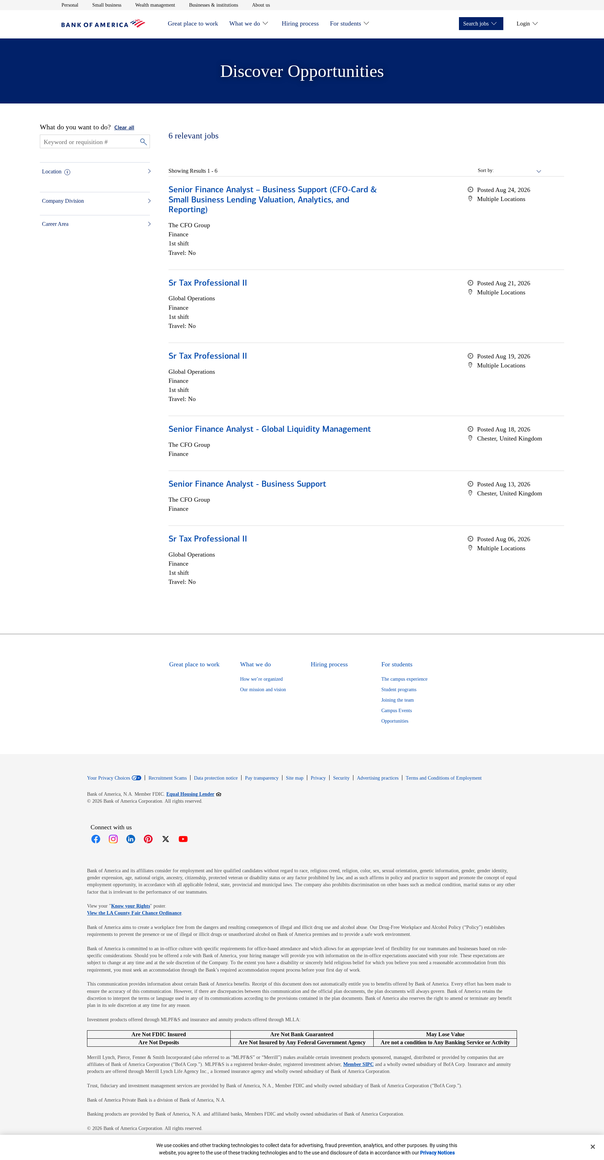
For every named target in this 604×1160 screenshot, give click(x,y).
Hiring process (300, 23)
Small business (106, 5)
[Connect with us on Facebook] (96, 839)
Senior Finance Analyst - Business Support (247, 484)
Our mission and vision (263, 689)
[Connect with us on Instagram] (113, 839)
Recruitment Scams (168, 778)
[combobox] (518, 170)
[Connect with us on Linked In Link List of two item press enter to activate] (130, 839)
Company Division (63, 201)
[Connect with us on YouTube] (183, 839)
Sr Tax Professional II (207, 283)
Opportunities (394, 721)
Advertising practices (377, 778)
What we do (244, 23)
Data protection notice (216, 778)
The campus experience (404, 679)
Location (52, 171)
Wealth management (155, 5)
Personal (70, 5)
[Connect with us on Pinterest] (148, 839)
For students (345, 23)
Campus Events (396, 710)
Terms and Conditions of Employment (444, 778)
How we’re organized (261, 679)
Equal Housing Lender (193, 794)
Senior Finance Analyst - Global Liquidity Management (269, 429)
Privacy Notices (437, 1152)
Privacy (318, 778)
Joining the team (397, 700)
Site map (294, 778)
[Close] (593, 1146)
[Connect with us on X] (165, 839)
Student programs (398, 689)
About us (261, 5)
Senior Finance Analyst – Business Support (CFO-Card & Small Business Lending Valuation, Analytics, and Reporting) (272, 200)
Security (341, 778)
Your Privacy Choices (108, 778)
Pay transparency (262, 778)
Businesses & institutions (213, 5)
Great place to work (193, 23)
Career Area (55, 224)
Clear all (124, 128)
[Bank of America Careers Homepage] (103, 26)
